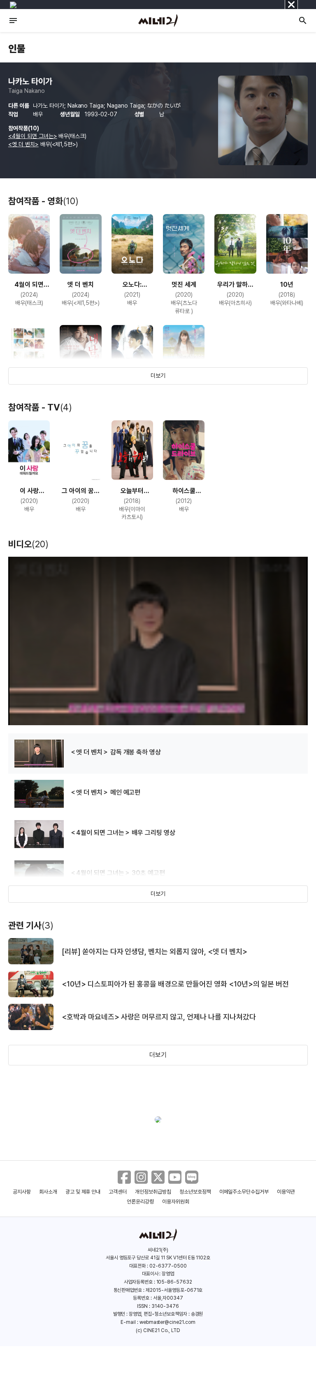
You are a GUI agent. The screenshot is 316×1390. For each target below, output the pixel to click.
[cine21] (158, 20)
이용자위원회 (175, 1202)
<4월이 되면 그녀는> (32, 136)
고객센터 (118, 1192)
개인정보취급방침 (153, 1192)
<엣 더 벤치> (23, 144)
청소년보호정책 (195, 1192)
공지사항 (22, 1192)
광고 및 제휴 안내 (83, 1192)
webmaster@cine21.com (167, 1322)
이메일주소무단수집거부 (244, 1192)
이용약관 (286, 1192)
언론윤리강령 (140, 1202)
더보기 (158, 375)
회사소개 (48, 1192)
